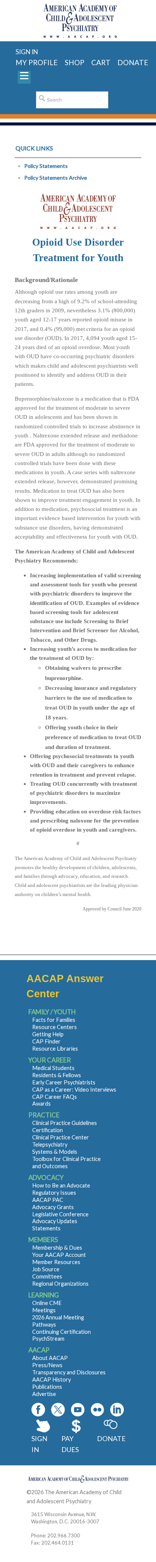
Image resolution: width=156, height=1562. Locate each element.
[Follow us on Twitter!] (58, 1409)
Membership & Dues (57, 1247)
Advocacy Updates (54, 1221)
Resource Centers (54, 1027)
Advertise (44, 1394)
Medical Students (53, 1068)
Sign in (27, 52)
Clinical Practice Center (60, 1137)
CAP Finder (46, 1041)
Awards (41, 1103)
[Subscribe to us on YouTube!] (77, 1409)
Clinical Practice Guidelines (64, 1123)
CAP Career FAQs (54, 1097)
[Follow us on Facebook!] (38, 1409)
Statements (46, 1228)
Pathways (44, 1324)
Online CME (47, 1303)
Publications (47, 1386)
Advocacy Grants (53, 1207)
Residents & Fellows (56, 1075)
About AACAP (50, 1358)
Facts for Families (53, 1020)
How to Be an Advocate (61, 1185)
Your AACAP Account (59, 1255)
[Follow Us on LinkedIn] (117, 1409)
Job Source (45, 1269)
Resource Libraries (55, 1048)
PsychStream (48, 1338)
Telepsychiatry (49, 1144)
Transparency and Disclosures (69, 1372)
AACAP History (51, 1379)
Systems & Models (54, 1151)
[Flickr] (97, 1409)
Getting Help (48, 1034)
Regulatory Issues (54, 1192)
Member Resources (56, 1262)
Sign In (39, 1444)
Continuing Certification (61, 1332)
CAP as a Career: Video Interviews (74, 1089)
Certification (47, 1130)
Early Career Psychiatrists (63, 1082)
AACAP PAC (47, 1200)
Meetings (44, 1310)
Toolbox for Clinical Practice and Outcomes (66, 1162)
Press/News (47, 1365)
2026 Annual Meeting (58, 1317)
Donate (111, 1438)
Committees (47, 1276)
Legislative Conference (60, 1214)
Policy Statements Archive (55, 177)
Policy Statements (46, 166)
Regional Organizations (60, 1283)
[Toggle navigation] (24, 77)
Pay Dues (70, 1444)
